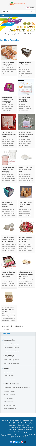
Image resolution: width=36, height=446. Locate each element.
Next (7, 329)
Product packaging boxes (11, 351)
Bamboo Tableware (9, 391)
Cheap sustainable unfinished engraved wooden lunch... (26, 274)
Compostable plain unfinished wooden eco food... (8, 309)
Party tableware (8, 401)
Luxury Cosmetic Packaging (18, 432)
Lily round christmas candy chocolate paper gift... (25, 239)
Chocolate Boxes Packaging (23, 423)
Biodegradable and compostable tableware (17, 387)
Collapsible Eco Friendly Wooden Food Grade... (9, 134)
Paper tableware (8, 398)
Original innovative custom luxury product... (25, 65)
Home (2, 34)
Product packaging (9, 379)
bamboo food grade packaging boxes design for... (25, 204)
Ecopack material (9, 375)
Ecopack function (9, 372)
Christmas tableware (10, 405)
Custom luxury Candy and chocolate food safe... (26, 169)
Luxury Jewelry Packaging (25, 427)
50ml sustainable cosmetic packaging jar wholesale (26, 134)
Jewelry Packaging (15, 420)
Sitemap (23, 436)
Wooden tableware (9, 394)
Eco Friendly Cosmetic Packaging (20, 429)
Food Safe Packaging (28, 34)
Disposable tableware (10, 408)
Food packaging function (12, 34)
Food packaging (9, 340)
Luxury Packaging (9, 356)
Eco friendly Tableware (11, 384)
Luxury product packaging (11, 363)
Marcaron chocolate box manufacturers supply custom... (8, 274)
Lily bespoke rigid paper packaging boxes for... (7, 204)
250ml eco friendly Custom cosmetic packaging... (8, 169)
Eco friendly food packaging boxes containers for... (24, 100)
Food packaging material (11, 347)
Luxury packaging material (11, 359)
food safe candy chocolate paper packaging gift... (7, 100)
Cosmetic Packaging (16, 425)
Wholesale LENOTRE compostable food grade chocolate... (8, 239)
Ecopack (6, 368)
